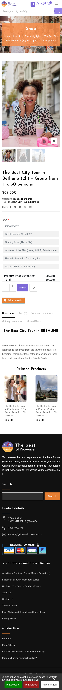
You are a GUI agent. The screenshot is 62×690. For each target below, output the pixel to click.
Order (22, 287)
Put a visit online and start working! (19, 658)
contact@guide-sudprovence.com (25, 534)
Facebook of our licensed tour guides (20, 579)
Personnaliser (49, 684)
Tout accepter (13, 684)
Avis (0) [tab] (23, 313)
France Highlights (22, 199)
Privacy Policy (9, 618)
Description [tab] (8, 313)
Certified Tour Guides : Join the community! (23, 651)
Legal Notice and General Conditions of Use (23, 612)
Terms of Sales (9, 605)
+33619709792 (15, 527)
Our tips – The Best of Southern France (21, 586)
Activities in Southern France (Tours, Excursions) (26, 573)
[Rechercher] (58, 11)
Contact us (7, 599)
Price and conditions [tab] (42, 313)
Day (6, 219)
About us (6, 592)
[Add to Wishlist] (33, 288)
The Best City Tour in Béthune (23, 202)
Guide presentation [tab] (12, 321)
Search (52, 496)
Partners (6, 638)
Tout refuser (31, 684)
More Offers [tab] (34, 321)
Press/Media (8, 645)
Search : (7, 484)
